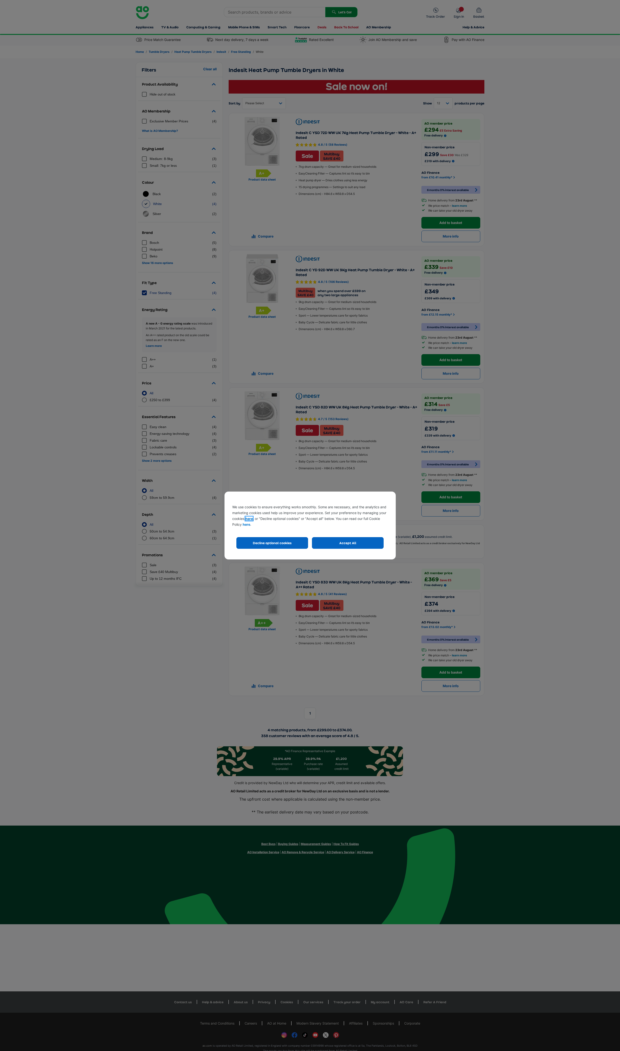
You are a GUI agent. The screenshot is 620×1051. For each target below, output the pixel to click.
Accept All (347, 543)
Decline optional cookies (272, 543)
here (249, 519)
